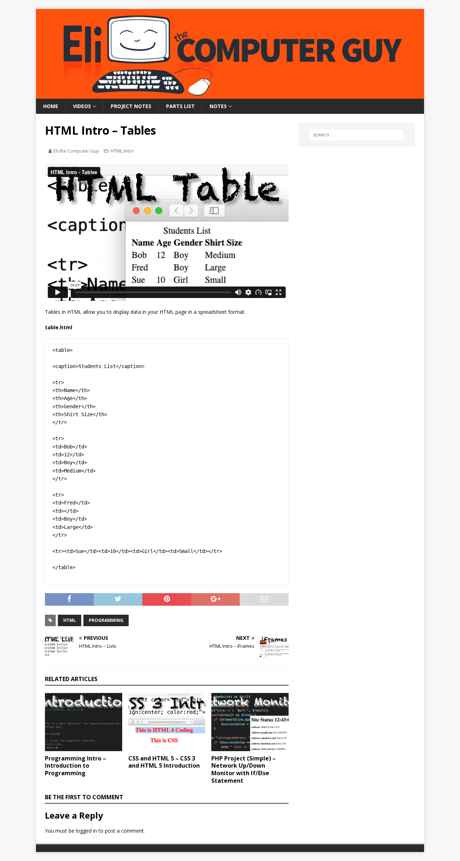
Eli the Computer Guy (76, 151)
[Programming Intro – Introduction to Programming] (83, 722)
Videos (82, 106)
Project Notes (131, 106)
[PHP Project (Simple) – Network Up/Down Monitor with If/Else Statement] (250, 722)
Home (50, 106)
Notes (218, 106)
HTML (69, 620)
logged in (86, 830)
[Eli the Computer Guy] (230, 94)
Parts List (180, 106)
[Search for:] (356, 135)
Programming (106, 620)
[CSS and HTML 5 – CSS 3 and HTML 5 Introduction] (167, 722)
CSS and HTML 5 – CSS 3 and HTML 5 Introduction (164, 762)
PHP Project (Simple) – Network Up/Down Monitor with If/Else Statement (243, 769)
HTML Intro (122, 151)
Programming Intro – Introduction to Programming (75, 765)
